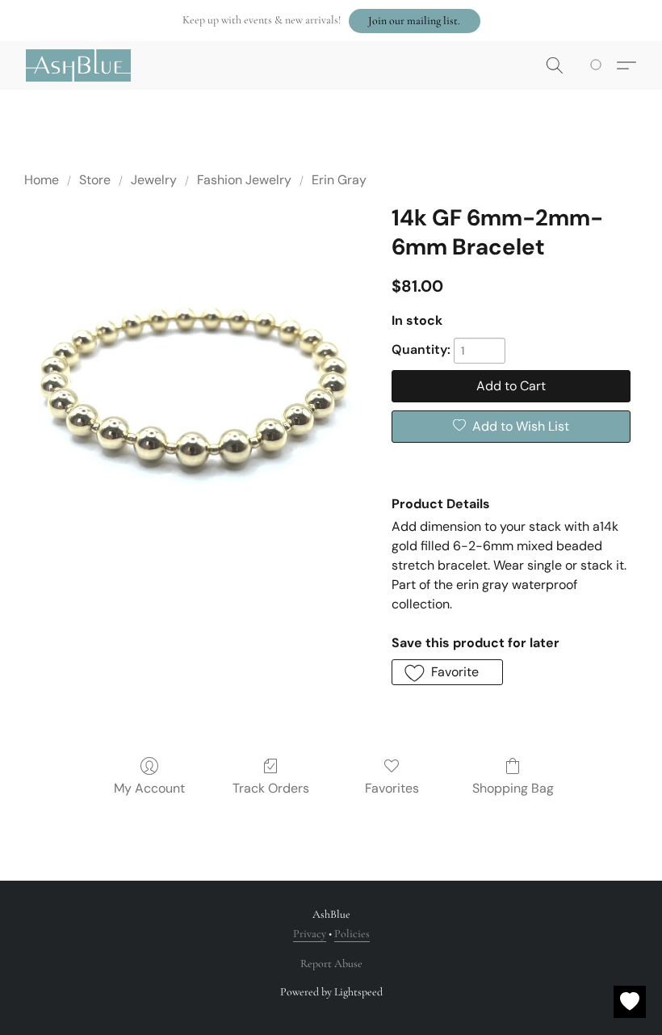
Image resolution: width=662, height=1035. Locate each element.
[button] (414, 21)
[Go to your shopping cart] (599, 65)
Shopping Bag (513, 788)
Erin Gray (339, 179)
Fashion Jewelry (244, 179)
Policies (352, 933)
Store (95, 179)
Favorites (392, 788)
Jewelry (154, 179)
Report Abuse (331, 963)
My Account (149, 788)
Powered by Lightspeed (331, 992)
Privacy (309, 933)
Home (41, 179)
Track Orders (271, 788)
